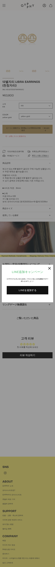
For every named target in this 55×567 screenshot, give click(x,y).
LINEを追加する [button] (28, 290)
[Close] (49, 268)
